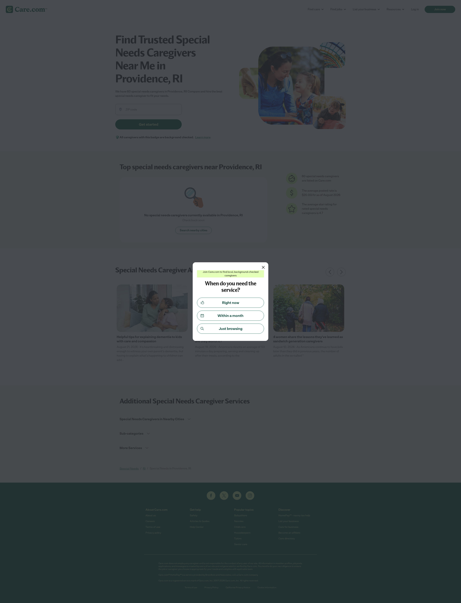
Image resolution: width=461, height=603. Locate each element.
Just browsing (230, 328)
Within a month (230, 315)
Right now (230, 303)
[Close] (263, 267)
